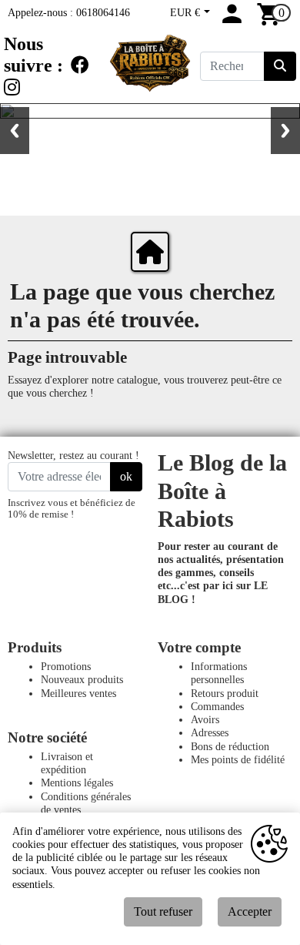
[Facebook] (80, 65)
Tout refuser (163, 911)
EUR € (186, 12)
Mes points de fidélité (238, 759)
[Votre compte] (232, 20)
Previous (14, 130)
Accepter (250, 911)
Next (285, 130)
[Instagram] (12, 88)
